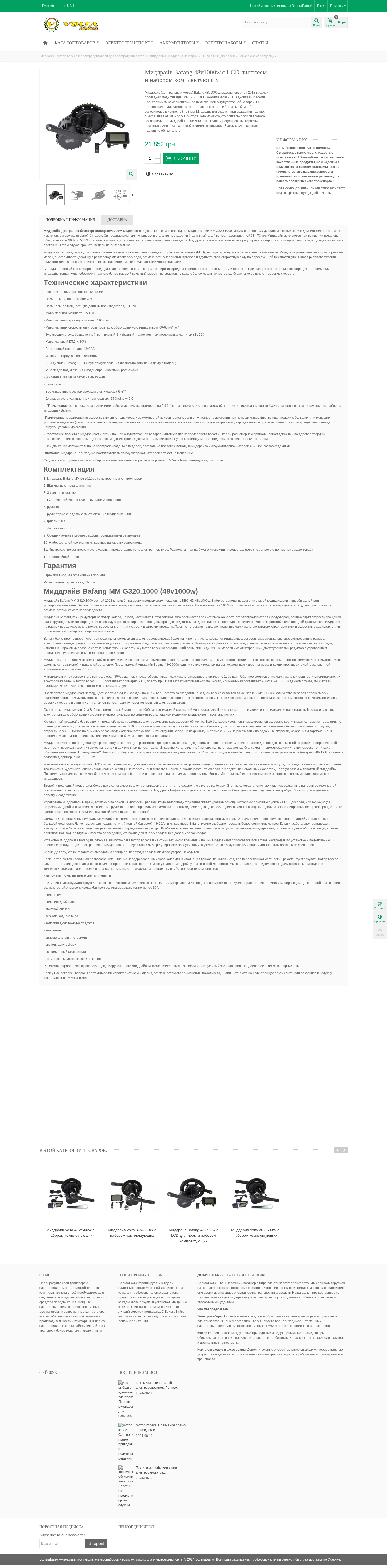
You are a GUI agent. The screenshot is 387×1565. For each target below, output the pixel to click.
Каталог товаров (75, 42)
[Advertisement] (315, 101)
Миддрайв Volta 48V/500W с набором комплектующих (70, 1233)
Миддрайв (156, 56)
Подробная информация (70, 220)
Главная (45, 56)
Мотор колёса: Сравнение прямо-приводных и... (161, 1427)
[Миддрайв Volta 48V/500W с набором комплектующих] (70, 1193)
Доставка (117, 220)
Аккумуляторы (177, 42)
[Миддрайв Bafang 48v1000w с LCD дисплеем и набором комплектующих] (55, 194)
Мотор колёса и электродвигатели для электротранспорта (101, 56)
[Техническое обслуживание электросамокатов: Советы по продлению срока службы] (125, 1486)
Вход (321, 6)
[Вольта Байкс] (78, 24)
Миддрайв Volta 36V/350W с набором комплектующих (132, 1233)
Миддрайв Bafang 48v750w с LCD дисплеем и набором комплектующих (193, 1235)
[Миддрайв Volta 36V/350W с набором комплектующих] (132, 1193)
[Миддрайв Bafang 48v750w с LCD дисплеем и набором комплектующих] (193, 1193)
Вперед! (96, 1543)
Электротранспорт (127, 42)
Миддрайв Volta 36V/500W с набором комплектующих (255, 1233)
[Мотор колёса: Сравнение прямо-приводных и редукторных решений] (125, 1441)
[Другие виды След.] (133, 195)
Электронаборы (223, 42)
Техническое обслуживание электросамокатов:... (156, 1470)
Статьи (260, 42)
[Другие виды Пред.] (42, 195)
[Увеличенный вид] (131, 174)
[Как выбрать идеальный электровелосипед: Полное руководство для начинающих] (125, 1399)
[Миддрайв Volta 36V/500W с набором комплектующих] (255, 1193)
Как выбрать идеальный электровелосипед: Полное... (157, 1385)
